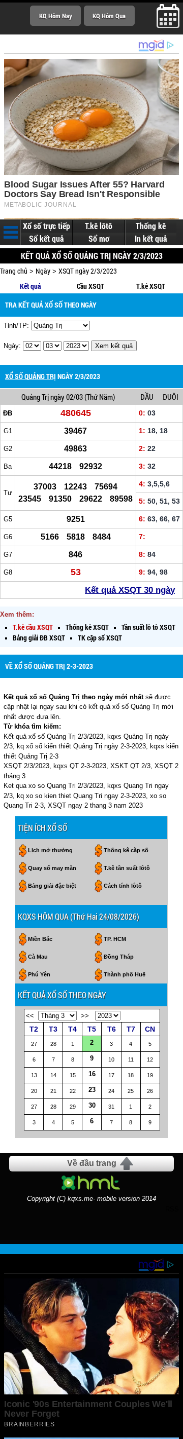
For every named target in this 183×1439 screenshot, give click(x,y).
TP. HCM (115, 939)
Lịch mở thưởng (50, 850)
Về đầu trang (91, 1163)
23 (92, 1089)
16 (92, 1074)
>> (85, 1015)
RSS (172, 1209)
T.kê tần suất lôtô (127, 868)
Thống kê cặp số (126, 850)
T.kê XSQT (150, 286)
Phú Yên (39, 974)
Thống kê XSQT (87, 627)
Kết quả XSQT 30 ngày (130, 590)
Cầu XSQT (90, 286)
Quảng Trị (35, 397)
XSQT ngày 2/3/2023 (87, 271)
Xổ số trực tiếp (46, 226)
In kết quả (151, 239)
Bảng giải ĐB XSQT (39, 637)
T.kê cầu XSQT (33, 627)
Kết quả (30, 286)
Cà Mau (38, 957)
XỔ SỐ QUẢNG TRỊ (30, 376)
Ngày (43, 271)
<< (30, 1015)
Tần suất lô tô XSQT (148, 627)
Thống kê (151, 226)
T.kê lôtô (98, 226)
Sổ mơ (98, 239)
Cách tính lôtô (123, 886)
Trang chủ (13, 271)
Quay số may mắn (52, 868)
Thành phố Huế (124, 974)
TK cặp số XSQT (100, 637)
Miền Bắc (40, 939)
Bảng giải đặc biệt (52, 886)
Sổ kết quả (46, 239)
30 (92, 1105)
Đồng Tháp (119, 957)
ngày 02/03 (66, 397)
